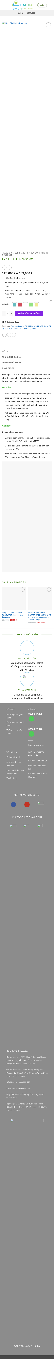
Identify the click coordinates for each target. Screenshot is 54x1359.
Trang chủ (7, 253)
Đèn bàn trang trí (39, 253)
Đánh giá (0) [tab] (8, 368)
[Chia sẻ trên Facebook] (9, 335)
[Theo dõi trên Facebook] (13, 804)
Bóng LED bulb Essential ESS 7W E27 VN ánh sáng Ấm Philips (12, 615)
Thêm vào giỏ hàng (29, 313)
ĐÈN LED (29, 326)
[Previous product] (10, 268)
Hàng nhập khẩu (29, 329)
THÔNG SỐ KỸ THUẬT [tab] (11, 362)
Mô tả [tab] (5, 351)
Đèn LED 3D (7, 255)
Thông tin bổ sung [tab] (11, 357)
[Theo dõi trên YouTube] (27, 804)
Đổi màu (5, 304)
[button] (3, 5)
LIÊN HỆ (32, 709)
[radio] (14, 304)
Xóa (50, 301)
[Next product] (4, 268)
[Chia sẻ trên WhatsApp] (4, 335)
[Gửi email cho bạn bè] (14, 335)
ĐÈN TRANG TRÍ (21, 253)
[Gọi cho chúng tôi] (31, 718)
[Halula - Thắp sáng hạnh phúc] (22, 5)
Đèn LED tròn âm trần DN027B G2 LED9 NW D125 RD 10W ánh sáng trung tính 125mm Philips (39, 616)
